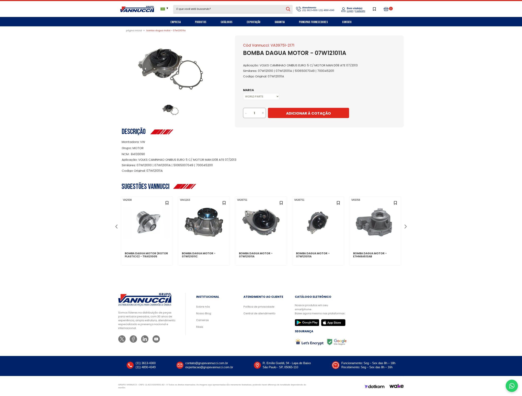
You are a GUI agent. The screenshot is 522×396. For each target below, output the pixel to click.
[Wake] (396, 386)
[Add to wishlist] (167, 202)
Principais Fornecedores (313, 22)
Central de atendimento (259, 313)
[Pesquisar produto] (288, 9)
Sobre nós (203, 307)
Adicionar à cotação (147, 239)
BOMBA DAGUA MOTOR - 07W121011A (256, 255)
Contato (347, 22)
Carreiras (202, 320)
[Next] (405, 226)
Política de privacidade (258, 307)
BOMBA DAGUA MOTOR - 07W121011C (199, 255)
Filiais (199, 327)
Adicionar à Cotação (308, 113)
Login (350, 11)
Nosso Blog (203, 313)
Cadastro (360, 11)
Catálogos (226, 22)
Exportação (253, 22)
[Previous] (116, 226)
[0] (386, 9)
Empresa (175, 22)
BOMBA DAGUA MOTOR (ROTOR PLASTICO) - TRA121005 (146, 255)
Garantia (280, 22)
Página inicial (134, 30)
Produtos (200, 22)
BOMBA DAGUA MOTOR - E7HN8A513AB (370, 255)
